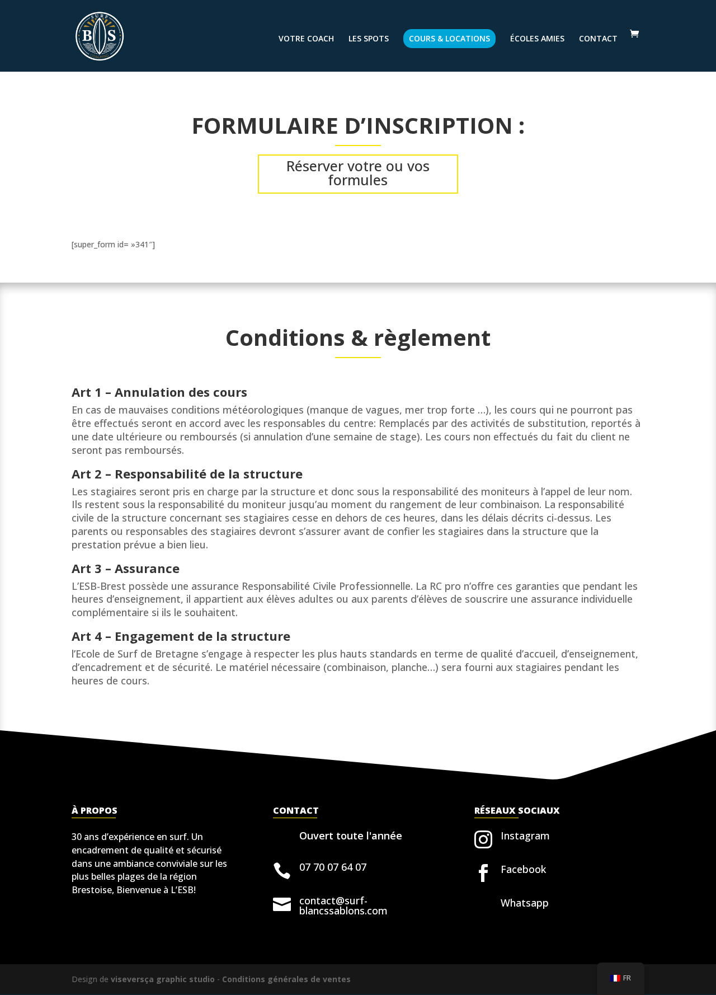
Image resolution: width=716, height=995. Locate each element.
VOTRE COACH (306, 39)
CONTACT (598, 39)
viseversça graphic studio (163, 979)
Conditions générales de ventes (286, 979)
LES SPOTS (368, 39)
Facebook (523, 869)
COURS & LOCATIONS (449, 38)
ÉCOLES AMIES (537, 39)
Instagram (525, 835)
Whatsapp (525, 902)
